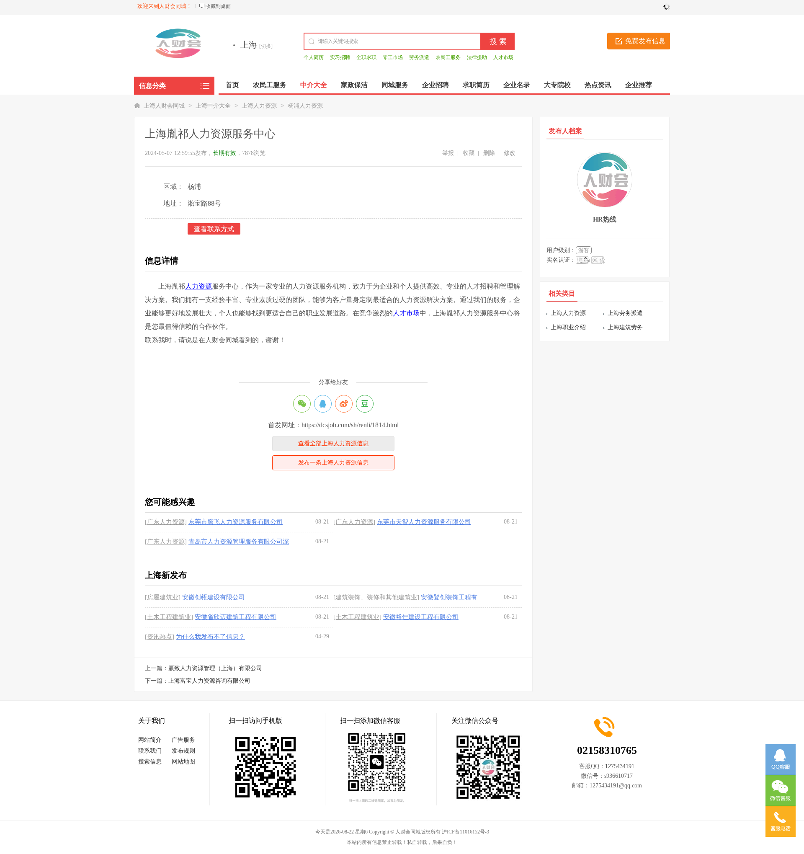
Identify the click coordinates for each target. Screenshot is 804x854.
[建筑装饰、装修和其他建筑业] (376, 597)
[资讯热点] (159, 636)
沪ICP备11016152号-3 (465, 832)
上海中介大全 (213, 106)
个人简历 (314, 57)
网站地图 (183, 762)
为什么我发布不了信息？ (210, 636)
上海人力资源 (259, 106)
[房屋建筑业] (162, 597)
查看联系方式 (214, 228)
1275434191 (619, 766)
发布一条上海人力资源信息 (333, 462)
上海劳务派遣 (625, 313)
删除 (489, 153)
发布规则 (183, 751)
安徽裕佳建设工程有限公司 (421, 617)
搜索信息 (150, 762)
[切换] (266, 46)
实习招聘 (340, 57)
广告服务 (183, 740)
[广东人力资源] (166, 522)
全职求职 (366, 57)
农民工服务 (448, 57)
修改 (509, 153)
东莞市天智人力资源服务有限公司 (424, 522)
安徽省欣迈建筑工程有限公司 (235, 617)
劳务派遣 (419, 57)
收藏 (468, 153)
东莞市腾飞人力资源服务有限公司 (235, 522)
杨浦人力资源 (305, 106)
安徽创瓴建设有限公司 (213, 597)
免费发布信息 (645, 40)
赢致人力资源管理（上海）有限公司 (215, 668)
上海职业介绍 (568, 327)
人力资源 (198, 286)
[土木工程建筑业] (169, 617)
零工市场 (393, 57)
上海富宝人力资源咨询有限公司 (209, 681)
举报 (448, 153)
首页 (232, 84)
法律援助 (477, 57)
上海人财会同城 (164, 106)
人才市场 (503, 57)
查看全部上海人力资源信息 (333, 443)
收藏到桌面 (218, 6)
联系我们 (150, 751)
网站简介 (150, 740)
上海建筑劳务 (625, 327)
